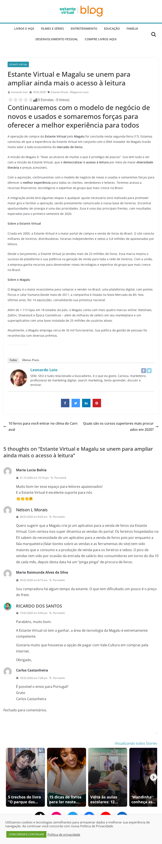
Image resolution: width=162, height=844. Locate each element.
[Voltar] (8, 777)
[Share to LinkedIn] (86, 406)
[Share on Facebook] (65, 406)
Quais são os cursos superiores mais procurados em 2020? (118, 426)
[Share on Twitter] (76, 406)
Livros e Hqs (24, 28)
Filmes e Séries (52, 28)
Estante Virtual (18, 64)
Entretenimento (84, 28)
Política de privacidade (63, 834)
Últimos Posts (30, 360)
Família (132, 28)
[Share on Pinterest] (97, 406)
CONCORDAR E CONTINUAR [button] (26, 834)
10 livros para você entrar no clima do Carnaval (42, 426)
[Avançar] (153, 777)
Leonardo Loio (19, 92)
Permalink (60, 478)
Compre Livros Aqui (100, 39)
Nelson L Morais (32, 510)
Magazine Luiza (79, 92)
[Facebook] (143, 370)
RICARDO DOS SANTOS (39, 606)
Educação (112, 28)
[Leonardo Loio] (18, 372)
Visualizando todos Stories (136, 743)
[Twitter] (149, 370)
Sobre (13, 360)
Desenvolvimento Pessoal (56, 39)
